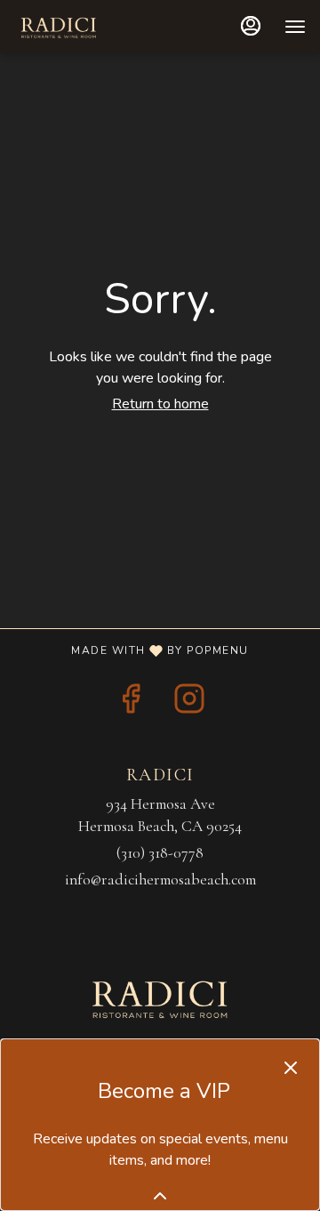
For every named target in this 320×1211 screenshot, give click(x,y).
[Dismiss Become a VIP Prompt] (290, 1067)
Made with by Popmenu (131, 649)
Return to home (160, 404)
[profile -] (250, 25)
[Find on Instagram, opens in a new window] (189, 704)
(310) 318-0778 (160, 853)
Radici (160, 997)
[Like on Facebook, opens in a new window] (131, 704)
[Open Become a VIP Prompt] (160, 1196)
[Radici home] (94, 26)
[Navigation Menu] (295, 27)
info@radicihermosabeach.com (160, 879)
